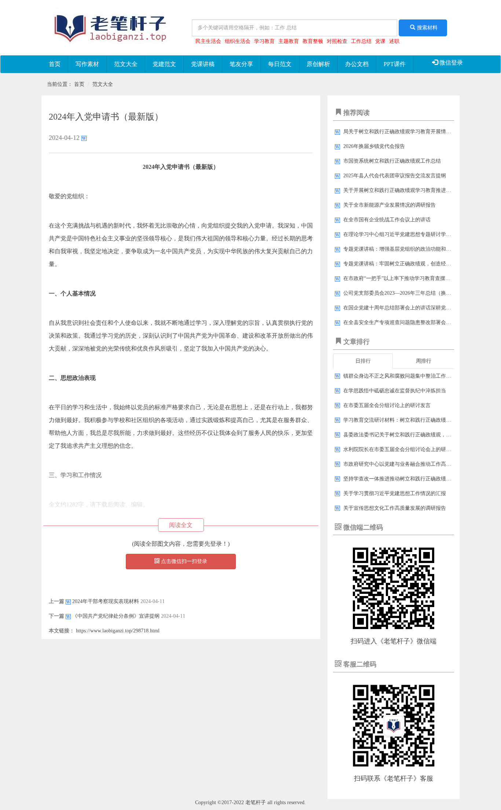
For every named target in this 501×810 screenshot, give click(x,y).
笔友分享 (241, 64)
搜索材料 (427, 27)
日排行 (363, 361)
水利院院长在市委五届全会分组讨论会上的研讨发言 (402, 449)
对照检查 (337, 41)
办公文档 (357, 64)
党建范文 (164, 64)
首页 (55, 64)
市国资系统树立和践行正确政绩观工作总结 (392, 161)
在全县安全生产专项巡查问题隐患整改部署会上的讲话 (405, 322)
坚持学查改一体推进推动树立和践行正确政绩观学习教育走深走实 (417, 479)
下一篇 (56, 616)
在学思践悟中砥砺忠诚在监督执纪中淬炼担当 (394, 390)
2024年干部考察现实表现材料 (105, 601)
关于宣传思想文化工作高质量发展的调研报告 (394, 508)
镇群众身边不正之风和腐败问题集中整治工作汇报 (399, 376)
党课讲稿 (203, 64)
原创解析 (318, 64)
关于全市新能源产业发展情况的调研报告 (389, 205)
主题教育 (288, 41)
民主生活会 (208, 41)
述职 (394, 41)
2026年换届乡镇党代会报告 (374, 146)
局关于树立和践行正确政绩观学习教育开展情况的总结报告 (410, 131)
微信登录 (450, 62)
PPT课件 (395, 64)
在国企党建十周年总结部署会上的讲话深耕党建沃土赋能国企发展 (417, 307)
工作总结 (361, 41)
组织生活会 (238, 41)
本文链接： (61, 630)
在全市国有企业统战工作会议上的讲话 (387, 219)
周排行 (423, 361)
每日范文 (280, 64)
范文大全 (126, 64)
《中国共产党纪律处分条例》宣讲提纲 (116, 616)
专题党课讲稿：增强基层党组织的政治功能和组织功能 (405, 249)
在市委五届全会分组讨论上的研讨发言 (387, 405)
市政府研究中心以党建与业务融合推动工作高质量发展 (405, 464)
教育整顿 (313, 41)
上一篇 (56, 601)
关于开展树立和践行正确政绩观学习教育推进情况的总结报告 (412, 190)
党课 (380, 41)
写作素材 (87, 64)
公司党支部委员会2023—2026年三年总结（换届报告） (405, 293)
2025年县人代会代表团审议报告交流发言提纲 (394, 175)
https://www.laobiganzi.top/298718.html (118, 630)
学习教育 (264, 41)
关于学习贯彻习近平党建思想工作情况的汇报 (394, 493)
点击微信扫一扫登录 (183, 561)
